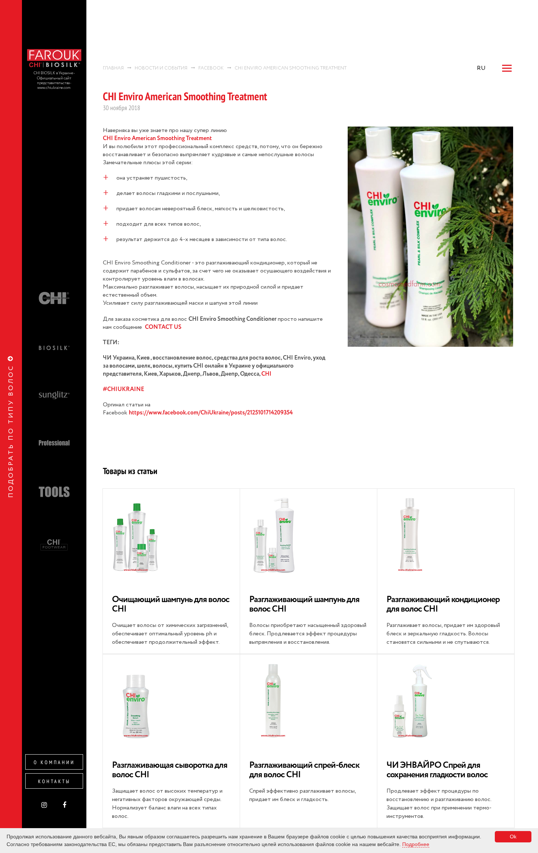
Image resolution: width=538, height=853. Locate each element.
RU (481, 68)
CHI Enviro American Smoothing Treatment (157, 139)
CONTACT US (163, 327)
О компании (54, 762)
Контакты (54, 781)
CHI (266, 374)
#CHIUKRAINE (123, 389)
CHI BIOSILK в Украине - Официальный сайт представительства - (54, 78)
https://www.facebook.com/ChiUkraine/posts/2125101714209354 (211, 413)
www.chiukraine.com (54, 88)
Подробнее (415, 844)
